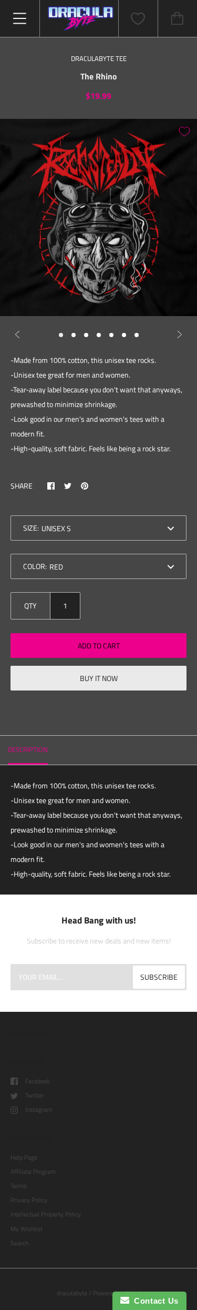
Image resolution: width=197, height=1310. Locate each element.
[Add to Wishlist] (184, 131)
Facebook (37, 1081)
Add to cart (99, 645)
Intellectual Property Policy (46, 1214)
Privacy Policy (29, 1200)
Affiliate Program (33, 1171)
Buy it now (99, 678)
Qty (30, 605)
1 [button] (61, 335)
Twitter (34, 1095)
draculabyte (72, 1293)
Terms (19, 1186)
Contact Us (154, 1300)
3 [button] (86, 335)
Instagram (38, 1109)
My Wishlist (27, 1229)
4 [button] (99, 335)
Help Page (24, 1157)
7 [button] (136, 335)
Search (19, 1243)
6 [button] (124, 335)
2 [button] (73, 335)
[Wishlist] (138, 18)
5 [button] (111, 335)
